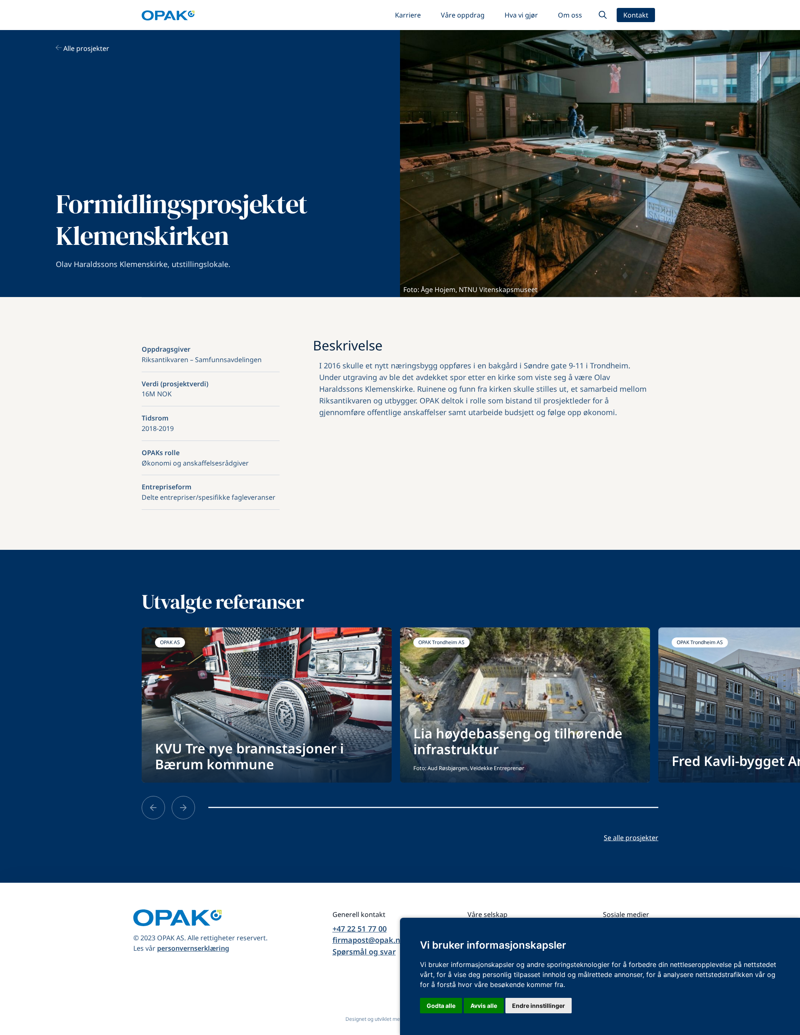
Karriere (408, 15)
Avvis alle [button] (483, 1005)
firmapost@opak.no (368, 940)
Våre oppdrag (463, 15)
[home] (168, 15)
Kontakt (635, 15)
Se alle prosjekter (631, 837)
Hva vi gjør (521, 15)
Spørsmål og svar (364, 952)
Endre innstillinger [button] (538, 1005)
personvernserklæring (193, 948)
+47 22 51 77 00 (359, 929)
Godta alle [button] (441, 1005)
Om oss (570, 15)
